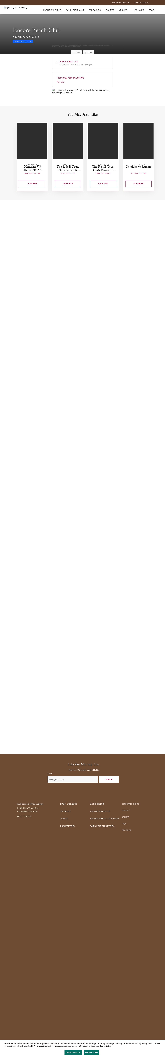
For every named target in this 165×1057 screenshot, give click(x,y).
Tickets (110, 10)
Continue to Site (91, 1052)
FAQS (151, 10)
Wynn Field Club (75, 10)
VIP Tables (95, 10)
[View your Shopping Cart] (159, 9)
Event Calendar (52, 10)
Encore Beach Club (100, 811)
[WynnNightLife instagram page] (160, 3)
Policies (139, 10)
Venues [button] (123, 10)
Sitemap (125, 817)
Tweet (78, 52)
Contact (126, 811)
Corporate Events (130, 804)
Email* (49, 774)
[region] (82, 1048)
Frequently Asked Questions (70, 78)
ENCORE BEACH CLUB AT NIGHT (104, 819)
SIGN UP (108, 779)
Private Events (141, 3)
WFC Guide (126, 830)
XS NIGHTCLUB (97, 804)
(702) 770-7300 (24, 816)
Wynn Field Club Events (102, 826)
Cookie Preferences (73, 1052)
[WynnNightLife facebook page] (152, 3)
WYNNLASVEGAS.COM (121, 3)
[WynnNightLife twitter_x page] (156, 3)
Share (90, 52)
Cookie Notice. (105, 1046)
